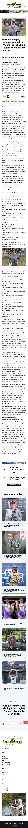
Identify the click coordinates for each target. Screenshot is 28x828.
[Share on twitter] (7, 469)
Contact (4, 760)
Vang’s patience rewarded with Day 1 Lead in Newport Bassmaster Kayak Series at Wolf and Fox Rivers (13, 655)
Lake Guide (5, 778)
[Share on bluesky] (20, 469)
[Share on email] (14, 472)
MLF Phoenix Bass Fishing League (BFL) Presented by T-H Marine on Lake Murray (13, 69)
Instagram (11, 414)
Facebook (6, 414)
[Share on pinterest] (12, 469)
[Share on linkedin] (15, 469)
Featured (13, 53)
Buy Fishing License (7, 788)
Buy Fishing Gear (6, 790)
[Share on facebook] (4, 469)
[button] (25, 7)
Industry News (19, 53)
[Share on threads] (10, 469)
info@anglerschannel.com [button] (14, 484)
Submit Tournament (7, 762)
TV (3, 774)
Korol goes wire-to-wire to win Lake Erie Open (14, 689)
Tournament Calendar (7, 779)
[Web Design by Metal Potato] (14, 826)
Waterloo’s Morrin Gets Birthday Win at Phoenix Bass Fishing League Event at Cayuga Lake (13, 525)
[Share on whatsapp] (18, 469)
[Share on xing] (23, 469)
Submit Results (6, 764)
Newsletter (5, 772)
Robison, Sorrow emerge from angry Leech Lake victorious (13, 623)
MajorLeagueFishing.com (10, 239)
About (3, 756)
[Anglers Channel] (14, 4)
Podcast (4, 776)
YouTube (19, 414)
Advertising (5, 758)
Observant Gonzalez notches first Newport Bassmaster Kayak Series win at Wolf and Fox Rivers (14, 590)
